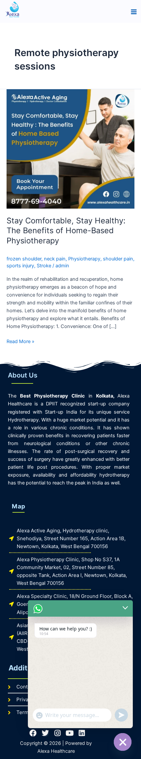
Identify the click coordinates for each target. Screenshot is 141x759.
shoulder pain (118, 259)
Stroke (44, 266)
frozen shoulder (24, 259)
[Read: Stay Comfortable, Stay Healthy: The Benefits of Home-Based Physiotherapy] (70, 149)
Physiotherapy (84, 259)
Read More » (20, 341)
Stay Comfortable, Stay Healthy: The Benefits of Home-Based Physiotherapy (66, 231)
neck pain (55, 259)
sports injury (20, 266)
